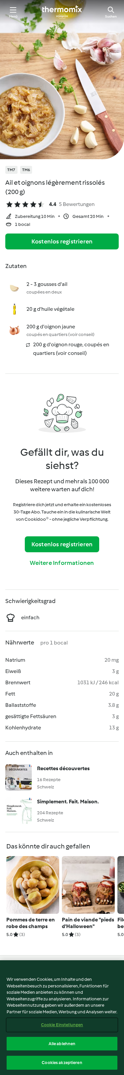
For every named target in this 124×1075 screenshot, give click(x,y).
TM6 (26, 170)
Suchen (111, 16)
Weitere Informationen (62, 563)
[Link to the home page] (62, 12)
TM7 (11, 170)
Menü (13, 16)
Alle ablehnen (62, 1043)
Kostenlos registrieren (62, 241)
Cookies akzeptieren (62, 1062)
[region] (62, 1017)
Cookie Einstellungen (62, 1024)
